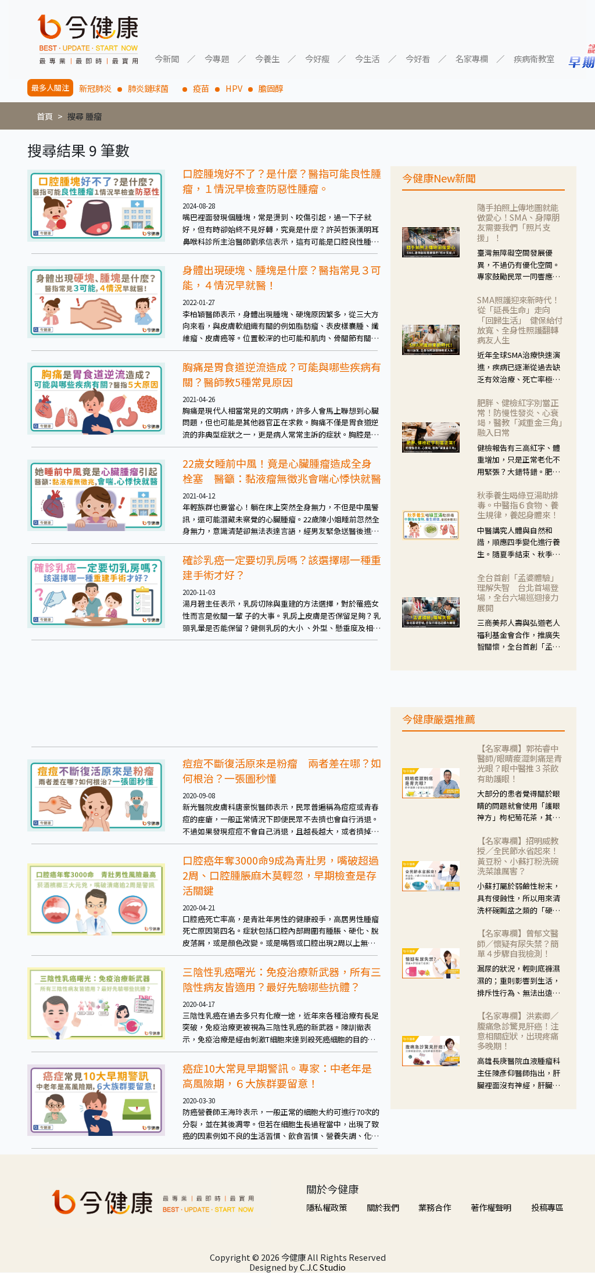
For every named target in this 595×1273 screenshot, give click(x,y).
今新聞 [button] (167, 58)
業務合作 (434, 1207)
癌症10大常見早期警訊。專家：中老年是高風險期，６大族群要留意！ (277, 1075)
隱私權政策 (326, 1207)
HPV (233, 88)
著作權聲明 (491, 1207)
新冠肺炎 (95, 88)
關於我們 (383, 1207)
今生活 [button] (367, 58)
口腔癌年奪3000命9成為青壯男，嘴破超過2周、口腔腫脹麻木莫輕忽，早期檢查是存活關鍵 (280, 875)
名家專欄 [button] (472, 58)
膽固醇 (271, 88)
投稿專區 (547, 1207)
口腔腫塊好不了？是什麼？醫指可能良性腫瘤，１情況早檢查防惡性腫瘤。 (281, 181)
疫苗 (201, 88)
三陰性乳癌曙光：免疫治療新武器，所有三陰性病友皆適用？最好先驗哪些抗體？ (281, 979)
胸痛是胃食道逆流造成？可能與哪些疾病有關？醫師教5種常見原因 (281, 374)
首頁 (45, 116)
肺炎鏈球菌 (152, 88)
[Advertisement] (204, 693)
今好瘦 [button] (317, 58)
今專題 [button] (217, 58)
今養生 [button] (267, 58)
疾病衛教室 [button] (534, 58)
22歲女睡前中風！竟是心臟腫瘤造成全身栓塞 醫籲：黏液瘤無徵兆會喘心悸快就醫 (281, 471)
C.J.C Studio (323, 1267)
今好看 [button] (418, 58)
